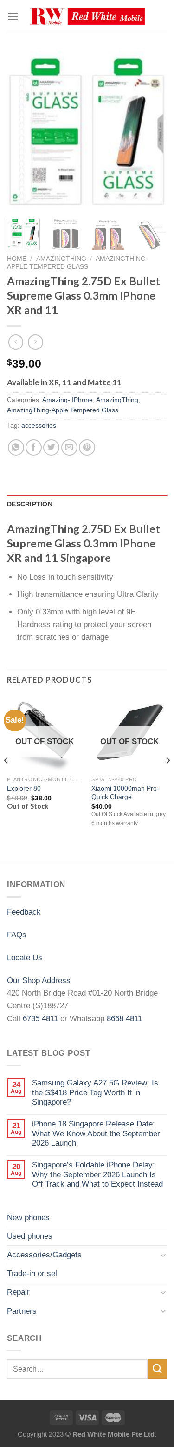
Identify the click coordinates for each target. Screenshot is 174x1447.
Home (16, 258)
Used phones (29, 1236)
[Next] (152, 132)
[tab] (87, 504)
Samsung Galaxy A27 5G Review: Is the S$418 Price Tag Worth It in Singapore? (95, 1092)
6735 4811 (40, 1018)
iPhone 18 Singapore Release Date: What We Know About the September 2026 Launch (96, 1133)
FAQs (16, 934)
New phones (28, 1217)
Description (29, 504)
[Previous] (21, 132)
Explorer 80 (24, 788)
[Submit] (157, 1368)
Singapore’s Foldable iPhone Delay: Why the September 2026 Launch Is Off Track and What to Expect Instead (97, 1174)
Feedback (24, 912)
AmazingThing (61, 258)
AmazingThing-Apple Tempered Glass (77, 262)
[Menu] (13, 16)
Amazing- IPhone (67, 399)
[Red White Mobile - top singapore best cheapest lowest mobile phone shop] (87, 16)
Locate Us (24, 957)
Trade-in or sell (33, 1273)
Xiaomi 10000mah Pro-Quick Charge (125, 793)
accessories (38, 425)
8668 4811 (124, 1018)
